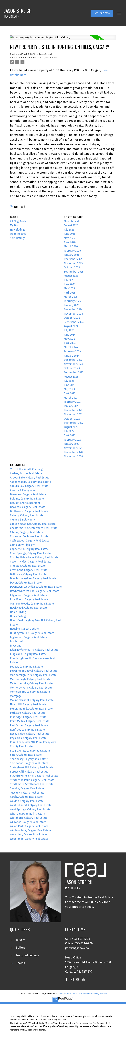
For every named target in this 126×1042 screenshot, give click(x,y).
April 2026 (70, 242)
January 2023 (71, 406)
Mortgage (16, 696)
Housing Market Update (24, 628)
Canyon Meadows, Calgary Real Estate (33, 523)
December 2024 (73, 309)
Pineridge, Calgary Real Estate (28, 717)
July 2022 (69, 431)
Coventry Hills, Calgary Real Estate (30, 561)
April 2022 (69, 435)
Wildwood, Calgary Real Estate (28, 822)
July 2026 (69, 229)
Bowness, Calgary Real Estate (27, 507)
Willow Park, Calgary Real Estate (29, 826)
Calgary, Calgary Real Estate (26, 515)
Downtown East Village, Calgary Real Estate (36, 586)
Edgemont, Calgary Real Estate (28, 595)
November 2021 (73, 448)
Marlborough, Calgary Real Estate (30, 679)
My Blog (14, 225)
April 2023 (69, 393)
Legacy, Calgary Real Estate (26, 666)
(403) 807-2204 (102, 13)
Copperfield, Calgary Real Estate (29, 549)
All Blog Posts (18, 221)
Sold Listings (17, 238)
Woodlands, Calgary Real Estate (29, 838)
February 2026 (72, 250)
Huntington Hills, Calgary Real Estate (39, 57)
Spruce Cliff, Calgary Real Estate (29, 771)
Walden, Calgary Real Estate (27, 801)
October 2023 (72, 368)
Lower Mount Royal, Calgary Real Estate (33, 670)
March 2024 (71, 347)
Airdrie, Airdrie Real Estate (26, 473)
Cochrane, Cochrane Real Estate (29, 536)
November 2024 (73, 313)
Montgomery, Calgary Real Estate (30, 691)
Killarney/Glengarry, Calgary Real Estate (34, 649)
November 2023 (73, 364)
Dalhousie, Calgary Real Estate (28, 574)
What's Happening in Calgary (27, 813)
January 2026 (71, 254)
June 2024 (69, 334)
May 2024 (69, 338)
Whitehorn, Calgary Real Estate (28, 817)
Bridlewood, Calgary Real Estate (29, 511)
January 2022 (71, 443)
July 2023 (69, 380)
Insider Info (17, 641)
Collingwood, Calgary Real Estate (29, 540)
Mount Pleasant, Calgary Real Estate (32, 700)
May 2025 (69, 288)
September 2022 (74, 422)
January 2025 (71, 305)
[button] (102, 13)
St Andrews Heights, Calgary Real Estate (34, 775)
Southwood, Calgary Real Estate (29, 763)
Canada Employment (22, 519)
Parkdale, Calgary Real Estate (27, 712)
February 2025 (72, 301)
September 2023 (74, 372)
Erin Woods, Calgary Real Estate (29, 599)
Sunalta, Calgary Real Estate (27, 788)
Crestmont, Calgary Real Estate (28, 570)
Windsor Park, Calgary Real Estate (30, 830)
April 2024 (70, 343)
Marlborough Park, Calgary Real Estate (33, 675)
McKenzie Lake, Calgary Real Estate (31, 683)
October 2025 (72, 267)
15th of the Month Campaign (27, 469)
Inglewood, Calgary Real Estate (28, 637)
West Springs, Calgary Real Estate (30, 809)
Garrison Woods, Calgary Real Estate (32, 603)
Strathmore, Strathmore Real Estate (31, 784)
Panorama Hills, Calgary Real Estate (31, 708)
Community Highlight (22, 544)
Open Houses (18, 233)
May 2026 (69, 238)
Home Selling (18, 616)
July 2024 (69, 330)
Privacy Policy (65, 993)
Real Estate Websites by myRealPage (90, 993)
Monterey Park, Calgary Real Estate (31, 687)
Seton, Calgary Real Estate (26, 754)
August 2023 (71, 376)
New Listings (17, 229)
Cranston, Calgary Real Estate (28, 565)
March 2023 (71, 397)
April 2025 (69, 292)
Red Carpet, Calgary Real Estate (29, 725)
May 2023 (69, 389)
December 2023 (73, 359)
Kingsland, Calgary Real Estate (28, 654)
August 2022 (71, 427)
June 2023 (69, 385)
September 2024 (74, 322)
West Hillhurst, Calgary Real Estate (31, 805)
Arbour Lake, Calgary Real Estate (29, 477)
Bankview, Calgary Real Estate (28, 494)
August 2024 (71, 326)
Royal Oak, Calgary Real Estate (28, 738)
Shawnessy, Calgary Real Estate (29, 759)
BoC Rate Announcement (25, 502)
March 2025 (71, 296)
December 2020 (73, 452)
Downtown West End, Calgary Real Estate (34, 591)
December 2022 (73, 410)
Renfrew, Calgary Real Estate (27, 729)
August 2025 (71, 275)
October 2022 (72, 418)
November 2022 (73, 414)
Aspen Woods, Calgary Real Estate (30, 481)
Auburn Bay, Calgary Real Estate (29, 486)
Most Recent (71, 221)
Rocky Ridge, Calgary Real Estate (29, 733)
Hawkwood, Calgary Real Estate (29, 607)
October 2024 (72, 317)
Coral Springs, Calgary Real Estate (30, 553)
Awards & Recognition (23, 490)
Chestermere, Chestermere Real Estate (33, 528)
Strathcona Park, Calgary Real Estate (32, 780)
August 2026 (71, 225)
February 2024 (72, 351)
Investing (15, 645)
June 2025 (69, 284)
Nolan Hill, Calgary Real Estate (28, 704)
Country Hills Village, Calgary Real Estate (34, 557)
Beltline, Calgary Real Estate (27, 498)
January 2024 (71, 355)
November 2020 (73, 456)
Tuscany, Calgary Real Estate (27, 792)
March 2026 (71, 246)
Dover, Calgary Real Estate (26, 582)
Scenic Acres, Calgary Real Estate (30, 750)
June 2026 (69, 233)
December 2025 (73, 259)
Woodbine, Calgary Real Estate (28, 834)
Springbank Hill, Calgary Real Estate (31, 767)
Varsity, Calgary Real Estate (26, 796)
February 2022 (72, 439)
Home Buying (18, 612)
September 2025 (74, 271)
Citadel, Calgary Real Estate (26, 532)
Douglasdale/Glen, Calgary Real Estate (33, 578)
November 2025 (73, 263)
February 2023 (72, 401)
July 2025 (69, 280)
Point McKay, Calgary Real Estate (29, 721)
